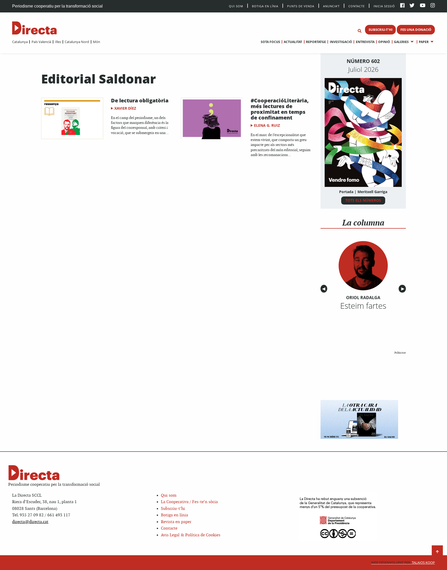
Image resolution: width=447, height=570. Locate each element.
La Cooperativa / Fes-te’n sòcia (189, 501)
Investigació (341, 42)
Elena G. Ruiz (267, 125)
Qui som (168, 495)
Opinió (384, 42)
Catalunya (20, 41)
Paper (424, 42)
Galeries (401, 42)
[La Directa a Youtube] (423, 6)
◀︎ (324, 288)
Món (96, 41)
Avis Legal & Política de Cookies (190, 535)
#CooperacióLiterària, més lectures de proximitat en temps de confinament (280, 109)
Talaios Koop (403, 562)
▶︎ (403, 288)
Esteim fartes (363, 305)
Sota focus (270, 42)
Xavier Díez (125, 108)
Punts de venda (300, 6)
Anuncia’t (331, 6)
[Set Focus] (359, 31)
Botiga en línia (265, 6)
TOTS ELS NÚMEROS (363, 200)
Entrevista (365, 42)
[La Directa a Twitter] (411, 6)
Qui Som (236, 6)
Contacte (356, 6)
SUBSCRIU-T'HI (380, 29)
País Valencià (41, 41)
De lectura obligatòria (139, 100)
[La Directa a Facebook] (402, 6)
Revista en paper (176, 521)
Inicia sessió (384, 6)
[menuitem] (20, 41)
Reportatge (316, 42)
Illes (58, 41)
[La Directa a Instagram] (432, 6)
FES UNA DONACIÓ (415, 29)
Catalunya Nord (77, 41)
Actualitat (293, 42)
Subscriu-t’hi (173, 508)
